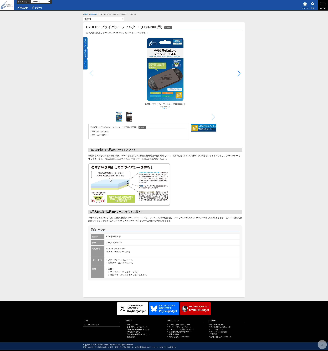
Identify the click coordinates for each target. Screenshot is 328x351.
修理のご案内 (174, 334)
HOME (85, 14)
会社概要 (212, 320)
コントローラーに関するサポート (181, 329)
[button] (239, 73)
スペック (85, 64)
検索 (312, 8)
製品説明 (85, 53)
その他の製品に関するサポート (180, 332)
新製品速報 (131, 337)
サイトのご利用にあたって (220, 327)
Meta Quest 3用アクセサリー (138, 334)
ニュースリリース (217, 329)
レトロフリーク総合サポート (179, 324)
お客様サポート (173, 320)
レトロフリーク (133, 324)
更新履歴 (213, 334)
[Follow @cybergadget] (132, 308)
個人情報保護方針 (217, 324)
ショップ (305, 8)
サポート (39, 8)
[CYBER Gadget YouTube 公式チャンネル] (195, 308)
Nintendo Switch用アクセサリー (139, 329)
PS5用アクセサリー (134, 332)
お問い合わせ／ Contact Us (179, 337)
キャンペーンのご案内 (218, 332)
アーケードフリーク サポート (180, 327)
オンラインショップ (91, 324)
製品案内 (24, 8)
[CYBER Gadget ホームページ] (7, 5)
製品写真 (85, 42)
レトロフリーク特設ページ (137, 327)
